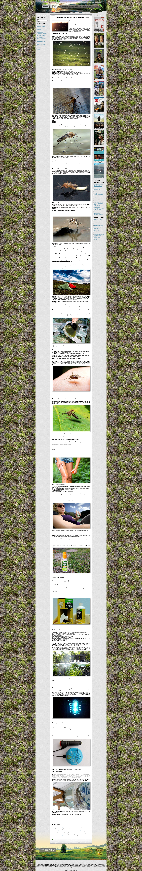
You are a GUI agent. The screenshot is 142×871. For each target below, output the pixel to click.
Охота (97, 6)
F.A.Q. (96, 2)
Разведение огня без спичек (98, 190)
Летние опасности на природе (41, 27)
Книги (76, 6)
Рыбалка (93, 6)
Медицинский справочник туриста (99, 234)
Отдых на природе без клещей (41, 45)
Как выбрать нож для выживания (98, 194)
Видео (73, 6)
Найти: (38, 19)
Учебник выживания (97, 228)
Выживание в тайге (96, 195)
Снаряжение (64, 6)
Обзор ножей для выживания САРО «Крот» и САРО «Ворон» (99, 209)
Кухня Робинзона (96, 220)
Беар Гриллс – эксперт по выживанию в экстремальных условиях (98, 186)
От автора (75, 2)
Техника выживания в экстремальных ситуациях (98, 199)
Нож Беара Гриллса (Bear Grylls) (98, 184)
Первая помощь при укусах (41, 26)
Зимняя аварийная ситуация (98, 231)
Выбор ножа (95, 210)
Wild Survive (99, 2)
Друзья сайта (80, 2)
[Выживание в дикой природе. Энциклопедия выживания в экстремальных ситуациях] (49, 7)
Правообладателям (63, 2)
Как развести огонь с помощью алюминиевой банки (98, 207)
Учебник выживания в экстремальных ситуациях (98, 222)
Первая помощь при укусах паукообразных (41, 41)
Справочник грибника (97, 237)
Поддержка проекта (85, 2)
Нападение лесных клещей (41, 44)
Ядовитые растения (97, 213)
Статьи (59, 6)
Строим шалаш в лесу (97, 205)
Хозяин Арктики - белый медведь (98, 214)
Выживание (58, 2)
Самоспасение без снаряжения (98, 227)
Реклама (90, 2)
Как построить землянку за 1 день (99, 193)
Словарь (93, 2)
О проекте (72, 2)
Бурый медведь (96, 215)
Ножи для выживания (97, 189)
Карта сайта (68, 2)
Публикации (69, 6)
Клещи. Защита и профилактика (41, 38)
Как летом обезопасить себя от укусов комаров (41, 35)
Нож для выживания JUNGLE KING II (99, 202)
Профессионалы (81, 6)
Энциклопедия (88, 6)
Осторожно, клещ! (40, 37)
